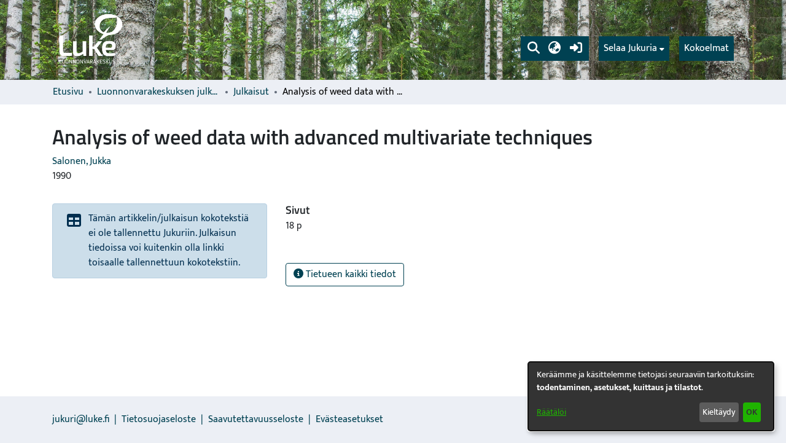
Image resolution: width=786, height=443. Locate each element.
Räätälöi (551, 412)
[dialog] (651, 396)
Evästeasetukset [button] (349, 419)
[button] (533, 48)
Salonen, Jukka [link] (81, 161)
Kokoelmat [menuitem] (706, 48)
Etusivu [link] (68, 92)
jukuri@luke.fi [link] (80, 419)
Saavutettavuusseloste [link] (255, 419)
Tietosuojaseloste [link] (159, 419)
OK (751, 412)
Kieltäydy (718, 412)
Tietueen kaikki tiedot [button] (349, 274)
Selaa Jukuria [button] (630, 48)
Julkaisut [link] (251, 92)
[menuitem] (634, 48)
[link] (89, 40)
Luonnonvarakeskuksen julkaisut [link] (158, 92)
